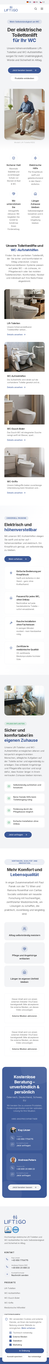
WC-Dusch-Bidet (11, 1298)
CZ (43, 2)
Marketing (17, 1345)
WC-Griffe (8, 1303)
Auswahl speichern (14, 1357)
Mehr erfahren (15, 559)
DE (30, 2)
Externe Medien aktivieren (24, 1016)
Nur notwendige (34, 1357)
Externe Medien (20, 1337)
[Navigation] (42, 8)
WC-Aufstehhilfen (12, 1293)
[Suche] (35, 8)
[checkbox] (10, 1333)
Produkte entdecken (24, 78)
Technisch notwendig (22, 1333)
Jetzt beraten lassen (22, 70)
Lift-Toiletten (10, 1288)
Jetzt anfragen (16, 835)
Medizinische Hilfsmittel (14, 1307)
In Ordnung (24, 1351)
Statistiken (17, 1341)
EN (37, 2)
